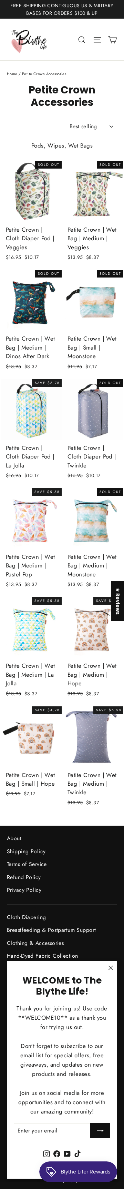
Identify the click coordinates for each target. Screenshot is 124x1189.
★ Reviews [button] (117, 600)
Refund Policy (24, 877)
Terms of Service (27, 864)
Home (12, 74)
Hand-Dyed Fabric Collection (42, 956)
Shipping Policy (26, 851)
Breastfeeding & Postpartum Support (51, 930)
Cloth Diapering (26, 917)
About (14, 838)
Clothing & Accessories (35, 943)
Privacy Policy (24, 890)
